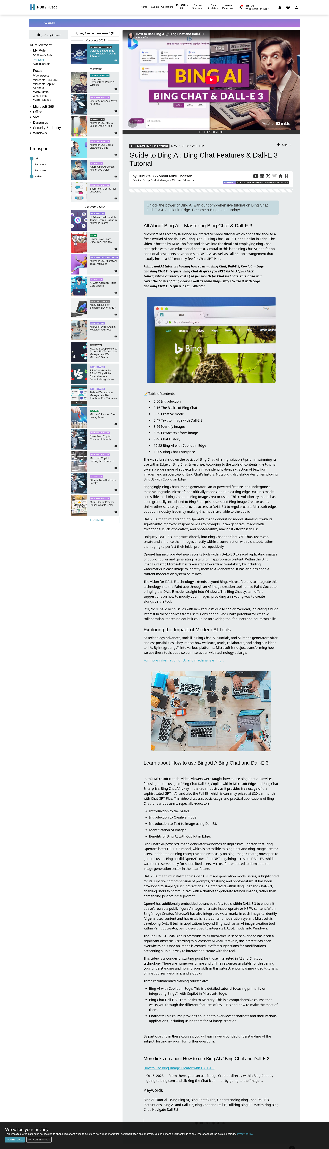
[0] (280, 7)
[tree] (48, 89)
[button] (260, 9)
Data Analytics (213, 7)
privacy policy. (244, 1133)
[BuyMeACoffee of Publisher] (274, 176)
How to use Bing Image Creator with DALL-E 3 (179, 1068)
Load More (97, 520)
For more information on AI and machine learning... (184, 660)
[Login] (296, 7)
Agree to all (15, 1139)
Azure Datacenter (228, 7)
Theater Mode (213, 132)
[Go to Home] (43, 7)
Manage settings (39, 1139)
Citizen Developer (197, 7)
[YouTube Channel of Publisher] (256, 176)
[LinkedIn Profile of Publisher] (262, 176)
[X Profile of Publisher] (268, 176)
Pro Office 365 (182, 6)
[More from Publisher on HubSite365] (286, 176)
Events (155, 6)
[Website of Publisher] (280, 176)
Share (286, 144)
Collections (167, 6)
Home (144, 6)
